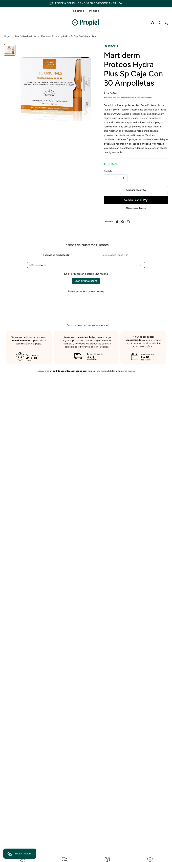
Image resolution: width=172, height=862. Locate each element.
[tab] (9, 50)
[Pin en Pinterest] (122, 221)
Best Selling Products (25, 36)
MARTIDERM (111, 46)
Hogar (7, 36)
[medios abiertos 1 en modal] (88, 50)
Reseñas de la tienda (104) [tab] (115, 255)
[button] (5, 23)
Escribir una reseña (86, 280)
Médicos (94, 10)
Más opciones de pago (136, 208)
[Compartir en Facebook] (117, 221)
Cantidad (108, 171)
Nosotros (78, 10)
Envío (123, 98)
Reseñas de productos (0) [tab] (56, 255)
